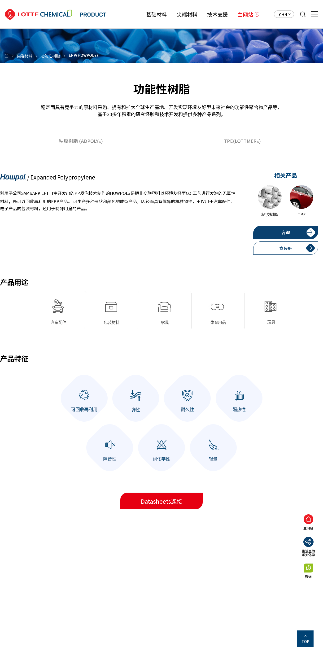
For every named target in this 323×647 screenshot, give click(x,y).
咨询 (285, 232)
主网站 (245, 14)
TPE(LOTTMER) (242, 141)
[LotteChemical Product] (55, 14)
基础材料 (156, 14)
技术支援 (217, 14)
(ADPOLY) (81, 141)
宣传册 (285, 248)
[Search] (303, 14)
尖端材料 (187, 14)
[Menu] (314, 14)
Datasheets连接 (161, 501)
